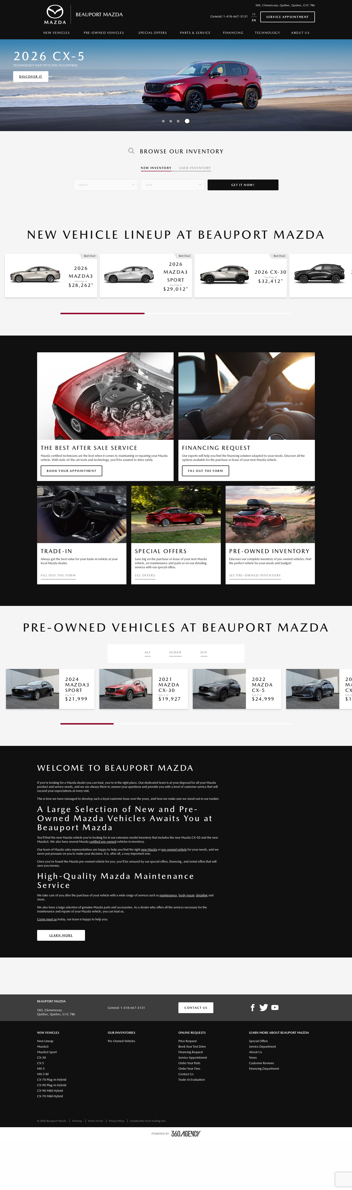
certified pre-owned (102, 841)
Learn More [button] (61, 935)
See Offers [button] (145, 575)
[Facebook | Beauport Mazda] (252, 1008)
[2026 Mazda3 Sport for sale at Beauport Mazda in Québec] (129, 275)
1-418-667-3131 (235, 16)
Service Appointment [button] (287, 17)
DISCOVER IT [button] (30, 76)
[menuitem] (56, 34)
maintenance (168, 895)
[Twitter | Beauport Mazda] (263, 1008)
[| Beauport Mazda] (274, 1008)
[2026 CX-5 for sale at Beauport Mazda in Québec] (319, 275)
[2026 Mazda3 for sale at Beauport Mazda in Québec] (34, 275)
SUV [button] (204, 652)
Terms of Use (96, 1120)
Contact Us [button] (195, 1008)
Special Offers (152, 32)
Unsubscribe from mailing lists (147, 1120)
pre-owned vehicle (174, 849)
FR (253, 14)
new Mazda (149, 849)
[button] (105, 185)
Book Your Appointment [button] (71, 471)
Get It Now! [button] (243, 185)
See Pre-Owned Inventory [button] (255, 575)
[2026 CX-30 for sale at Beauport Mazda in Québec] (224, 275)
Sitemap (77, 1120)
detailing (202, 895)
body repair (186, 895)
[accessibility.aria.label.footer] (186, 1134)
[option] (176, 85)
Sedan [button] (175, 652)
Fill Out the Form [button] (205, 471)
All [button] (148, 652)
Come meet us (47, 919)
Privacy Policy (117, 1120)
